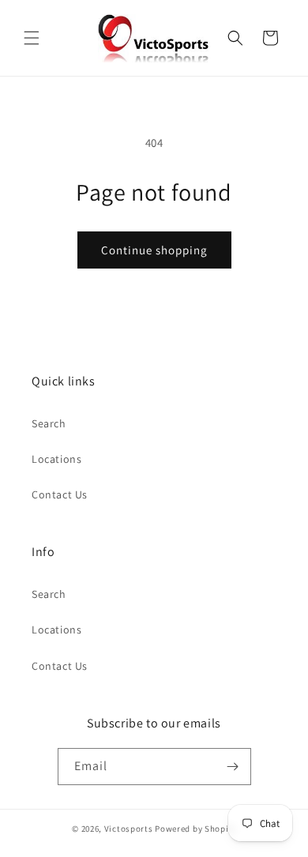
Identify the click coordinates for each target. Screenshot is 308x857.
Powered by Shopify (195, 828)
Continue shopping (154, 249)
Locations (56, 459)
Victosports (128, 828)
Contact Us (60, 494)
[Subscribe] (233, 766)
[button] (31, 38)
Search (49, 423)
